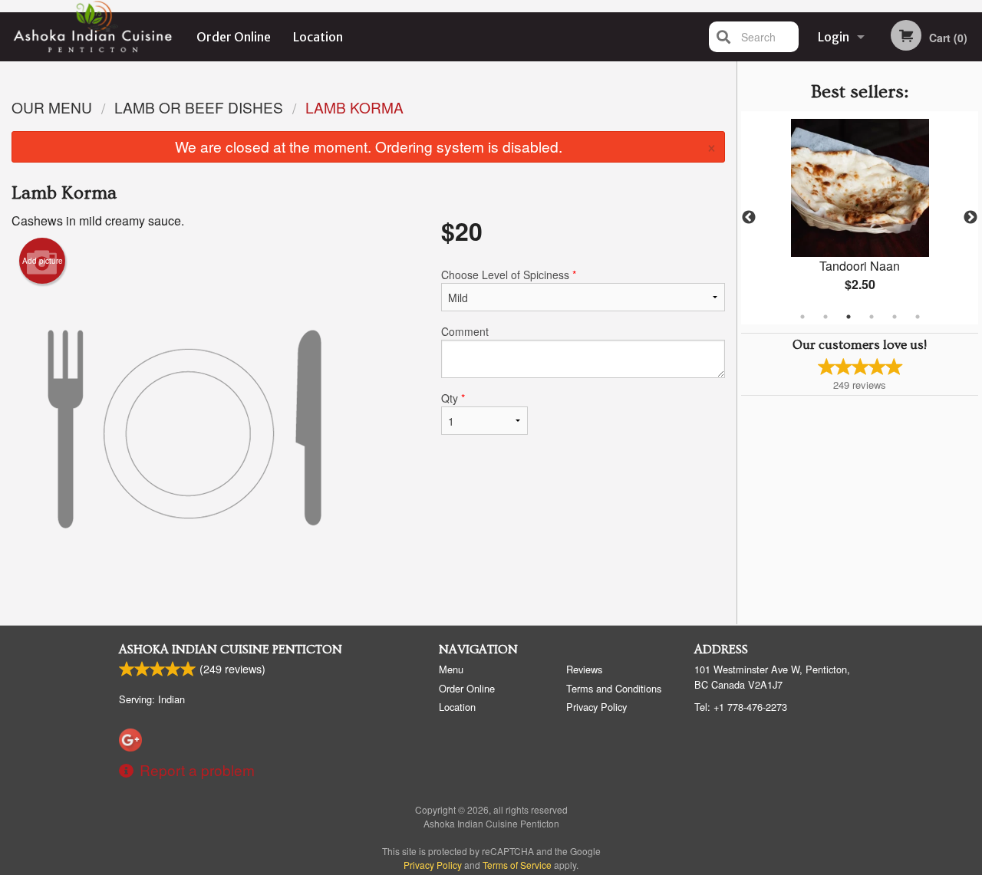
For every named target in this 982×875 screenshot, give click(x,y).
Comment (465, 331)
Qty (453, 398)
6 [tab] (917, 316)
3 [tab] (848, 316)
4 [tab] (871, 316)
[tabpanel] (859, 218)
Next (970, 217)
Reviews (584, 669)
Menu (451, 669)
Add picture (42, 260)
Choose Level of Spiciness (508, 274)
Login (833, 36)
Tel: (740, 706)
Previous (748, 217)
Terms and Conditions (613, 688)
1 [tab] (802, 316)
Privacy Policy (596, 706)
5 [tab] (894, 316)
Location (318, 36)
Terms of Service (517, 864)
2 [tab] (825, 316)
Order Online (233, 36)
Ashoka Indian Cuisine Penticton (230, 649)
